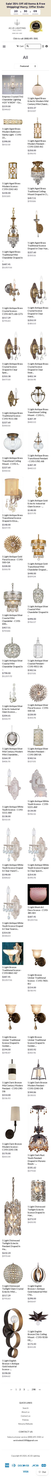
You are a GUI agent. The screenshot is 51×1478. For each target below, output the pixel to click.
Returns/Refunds (25, 1424)
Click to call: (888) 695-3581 (25, 38)
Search (25, 1408)
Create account (46, 46)
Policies (25, 1420)
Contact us (25, 1416)
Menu (4, 46)
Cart (21, 46)
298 (34, 1389)
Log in (43, 46)
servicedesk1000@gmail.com (25, 1440)
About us (25, 1412)
